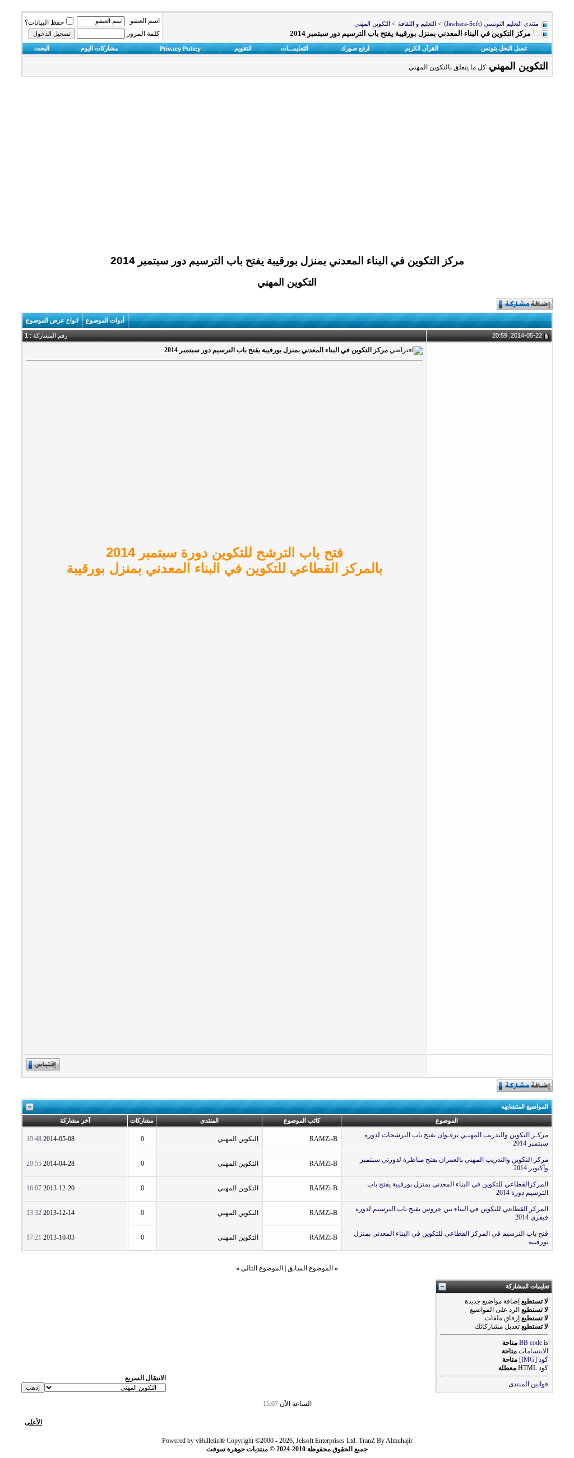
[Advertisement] (287, 168)
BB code (530, 1343)
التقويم (243, 48)
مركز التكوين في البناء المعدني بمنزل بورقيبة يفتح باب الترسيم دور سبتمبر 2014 (287, 261)
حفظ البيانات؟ (44, 22)
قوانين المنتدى (528, 1384)
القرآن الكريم (421, 48)
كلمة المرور (143, 34)
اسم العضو (145, 21)
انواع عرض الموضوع (52, 320)
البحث (41, 48)
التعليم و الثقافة (417, 24)
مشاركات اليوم (99, 48)
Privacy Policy (180, 48)
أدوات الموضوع (105, 320)
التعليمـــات (294, 48)
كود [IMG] (533, 1359)
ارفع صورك (355, 48)
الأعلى (33, 1422)
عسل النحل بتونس (504, 48)
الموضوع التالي (262, 1268)
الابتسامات (533, 1351)
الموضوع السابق (310, 1268)
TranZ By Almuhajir (386, 1441)
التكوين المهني (372, 24)
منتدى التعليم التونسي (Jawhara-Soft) (491, 24)
